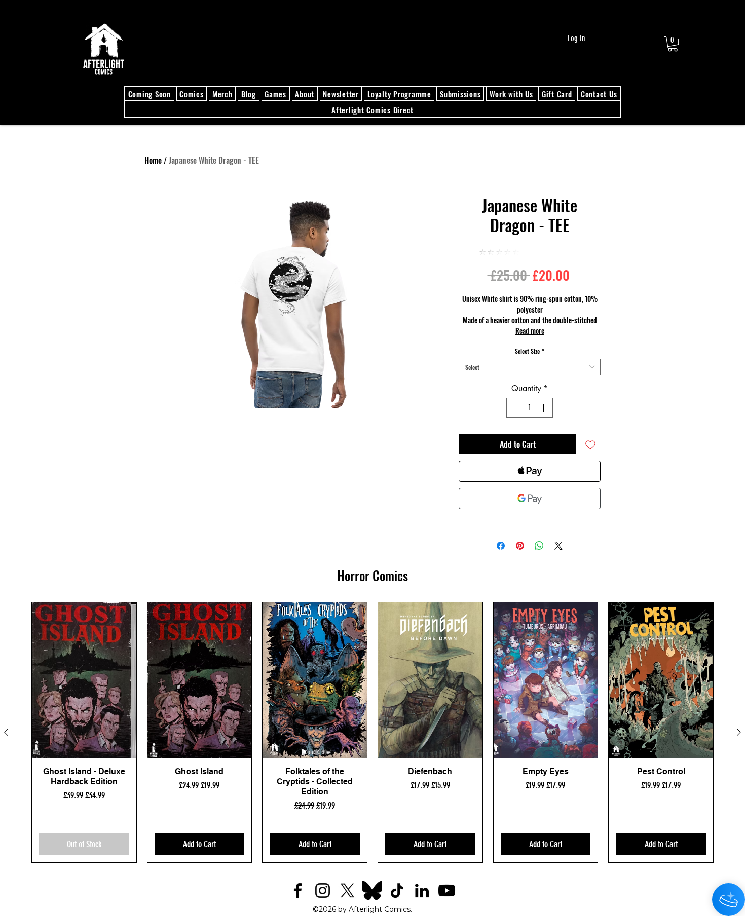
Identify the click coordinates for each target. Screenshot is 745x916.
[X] (347, 890)
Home (153, 160)
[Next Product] (739, 732)
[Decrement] (515, 407)
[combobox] (530, 367)
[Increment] (544, 407)
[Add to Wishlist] (590, 444)
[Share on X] (558, 546)
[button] (673, 43)
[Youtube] (447, 890)
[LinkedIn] (422, 890)
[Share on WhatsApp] (539, 546)
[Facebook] (298, 890)
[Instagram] (322, 890)
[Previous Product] (6, 732)
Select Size (529, 351)
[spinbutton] (529, 407)
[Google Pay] (530, 498)
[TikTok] (397, 890)
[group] (372, 732)
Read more (529, 330)
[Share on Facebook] (501, 546)
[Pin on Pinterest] (520, 546)
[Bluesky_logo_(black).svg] (372, 890)
